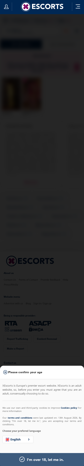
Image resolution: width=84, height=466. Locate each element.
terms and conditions (20, 417)
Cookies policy (69, 407)
